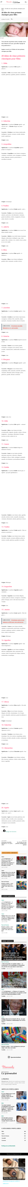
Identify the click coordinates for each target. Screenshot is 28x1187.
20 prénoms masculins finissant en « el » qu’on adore (6, 843)
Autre (2, 856)
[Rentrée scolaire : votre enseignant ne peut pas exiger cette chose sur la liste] (22, 885)
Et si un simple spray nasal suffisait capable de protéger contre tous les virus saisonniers (8, 1096)
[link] (5, 1169)
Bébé (2, 8)
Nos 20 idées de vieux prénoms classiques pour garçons (21, 843)
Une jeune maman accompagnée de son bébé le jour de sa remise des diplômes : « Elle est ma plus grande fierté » (7, 1107)
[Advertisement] (14, 486)
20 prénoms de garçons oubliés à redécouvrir (14, 1169)
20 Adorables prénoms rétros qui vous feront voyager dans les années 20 (8, 1119)
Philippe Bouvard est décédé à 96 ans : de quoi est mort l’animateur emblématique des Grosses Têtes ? (8, 874)
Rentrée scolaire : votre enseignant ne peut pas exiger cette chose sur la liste (7, 885)
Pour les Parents (5, 881)
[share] (23, 1169)
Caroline (3, 968)
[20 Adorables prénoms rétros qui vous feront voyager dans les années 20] (22, 1120)
